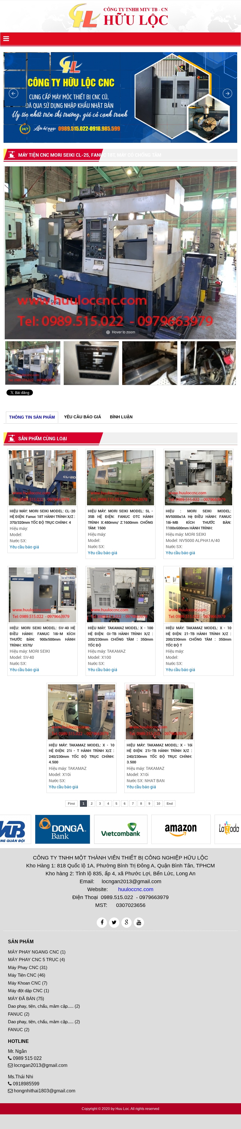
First (71, 803)
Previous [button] (9, 364)
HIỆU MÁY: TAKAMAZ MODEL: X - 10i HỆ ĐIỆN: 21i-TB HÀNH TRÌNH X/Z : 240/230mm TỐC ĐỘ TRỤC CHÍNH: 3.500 (159, 754)
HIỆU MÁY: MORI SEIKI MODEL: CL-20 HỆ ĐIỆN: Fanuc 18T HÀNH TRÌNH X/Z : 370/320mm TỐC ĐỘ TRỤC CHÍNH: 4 (42, 517)
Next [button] (231, 364)
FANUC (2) (18, 1014)
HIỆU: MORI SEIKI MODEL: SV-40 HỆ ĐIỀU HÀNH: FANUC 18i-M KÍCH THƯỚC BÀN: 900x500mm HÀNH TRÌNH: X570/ (42, 636)
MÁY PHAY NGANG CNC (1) (37, 951)
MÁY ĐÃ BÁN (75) (26, 998)
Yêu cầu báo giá (24, 547)
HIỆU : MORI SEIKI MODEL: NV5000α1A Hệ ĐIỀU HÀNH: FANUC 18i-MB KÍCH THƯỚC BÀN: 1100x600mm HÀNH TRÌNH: (198, 520)
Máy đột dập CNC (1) (28, 990)
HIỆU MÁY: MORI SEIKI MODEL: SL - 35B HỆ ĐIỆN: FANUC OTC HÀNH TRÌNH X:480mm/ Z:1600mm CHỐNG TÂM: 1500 (120, 520)
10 (158, 803)
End (170, 803)
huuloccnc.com (135, 889)
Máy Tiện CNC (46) (26, 975)
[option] (120, 252)
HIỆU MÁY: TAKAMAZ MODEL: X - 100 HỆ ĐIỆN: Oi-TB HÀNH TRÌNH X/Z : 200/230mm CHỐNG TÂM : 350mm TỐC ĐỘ (120, 636)
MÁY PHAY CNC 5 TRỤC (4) (36, 959)
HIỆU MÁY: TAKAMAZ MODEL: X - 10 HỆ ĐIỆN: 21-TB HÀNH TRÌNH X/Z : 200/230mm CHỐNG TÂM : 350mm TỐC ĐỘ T (198, 636)
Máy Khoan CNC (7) (27, 982)
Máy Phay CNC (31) (27, 967)
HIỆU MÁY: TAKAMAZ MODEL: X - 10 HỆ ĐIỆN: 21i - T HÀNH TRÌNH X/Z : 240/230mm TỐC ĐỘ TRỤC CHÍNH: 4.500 (81, 754)
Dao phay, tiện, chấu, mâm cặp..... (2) (44, 1006)
